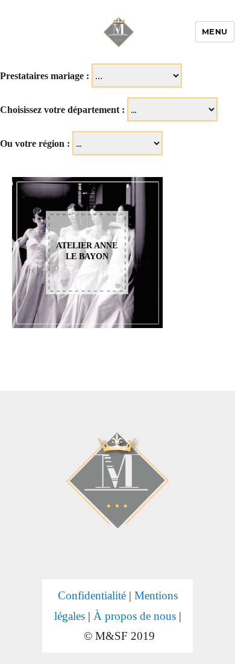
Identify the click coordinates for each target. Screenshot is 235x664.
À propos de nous (134, 616)
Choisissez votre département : (62, 110)
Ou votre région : (35, 143)
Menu (215, 31)
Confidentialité (92, 595)
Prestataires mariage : (44, 76)
